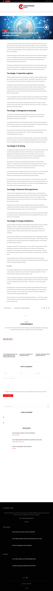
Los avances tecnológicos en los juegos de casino (26, 354)
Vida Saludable (15, 434)
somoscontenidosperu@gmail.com (26, 518)
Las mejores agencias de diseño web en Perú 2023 (23, 565)
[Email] (46, 36)
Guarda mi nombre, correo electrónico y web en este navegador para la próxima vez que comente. (25, 391)
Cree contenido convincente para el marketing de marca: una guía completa (23, 1)
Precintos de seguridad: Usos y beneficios (22, 446)
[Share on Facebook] (46, 34)
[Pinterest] (50, 34)
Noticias (14, 448)
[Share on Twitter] (48, 34)
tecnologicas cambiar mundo (21, 308)
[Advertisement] (26, 475)
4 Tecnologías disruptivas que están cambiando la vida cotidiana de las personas (10, 355)
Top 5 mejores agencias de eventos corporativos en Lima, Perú (27, 439)
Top (27, 588)
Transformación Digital (18, 441)
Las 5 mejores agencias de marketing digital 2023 (24, 559)
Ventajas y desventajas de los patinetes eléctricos (43, 354)
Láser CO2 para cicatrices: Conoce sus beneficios (23, 433)
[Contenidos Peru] (26, 6)
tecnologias (7, 308)
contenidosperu (26, 324)
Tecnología (5, 30)
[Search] (49, 1)
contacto (27, 521)
